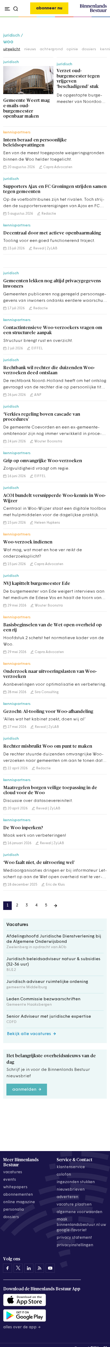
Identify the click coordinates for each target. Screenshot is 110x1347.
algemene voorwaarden (79, 1212)
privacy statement (74, 1238)
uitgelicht (11, 49)
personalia (13, 1210)
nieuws (30, 49)
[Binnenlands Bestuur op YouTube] (50, 1268)
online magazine (19, 1202)
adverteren (67, 1197)
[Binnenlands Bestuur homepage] (93, 11)
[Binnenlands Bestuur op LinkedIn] (29, 1268)
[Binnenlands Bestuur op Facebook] (7, 1268)
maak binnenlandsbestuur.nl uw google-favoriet (81, 1225)
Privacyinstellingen (75, 1245)
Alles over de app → (22, 1327)
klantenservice (71, 1167)
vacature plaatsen (74, 1205)
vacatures (12, 1172)
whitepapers (15, 1187)
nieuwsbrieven (71, 1190)
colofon (64, 1175)
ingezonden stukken (76, 1182)
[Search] (101, 17)
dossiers (89, 49)
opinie (72, 49)
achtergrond (51, 49)
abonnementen (18, 1195)
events (9, 1180)
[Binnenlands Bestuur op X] (18, 1268)
